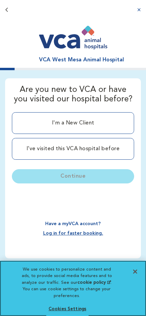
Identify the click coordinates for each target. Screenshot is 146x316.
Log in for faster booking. (73, 233)
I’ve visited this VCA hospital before (73, 149)
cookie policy (94, 282)
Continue (73, 176)
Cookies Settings (67, 309)
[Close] (135, 271)
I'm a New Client (73, 123)
